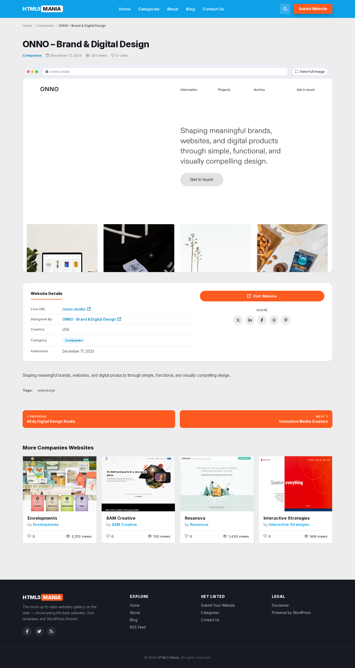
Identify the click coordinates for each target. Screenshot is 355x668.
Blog (190, 9)
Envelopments (42, 518)
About (172, 9)
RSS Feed (138, 627)
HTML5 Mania (168, 657)
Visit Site (48, 504)
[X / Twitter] (39, 631)
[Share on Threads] (274, 320)
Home (124, 9)
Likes (122, 55)
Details (72, 503)
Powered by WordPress (291, 613)
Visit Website (265, 296)
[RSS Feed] (51, 631)
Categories (148, 9)
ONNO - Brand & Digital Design (89, 319)
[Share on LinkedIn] (250, 320)
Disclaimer (280, 605)
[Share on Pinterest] (286, 320)
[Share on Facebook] (262, 320)
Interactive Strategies (287, 518)
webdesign (46, 390)
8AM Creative (120, 518)
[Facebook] (27, 631)
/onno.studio (74, 309)
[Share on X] (238, 320)
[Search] (285, 9)
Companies (32, 55)
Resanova (195, 518)
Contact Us (213, 9)
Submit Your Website (218, 605)
